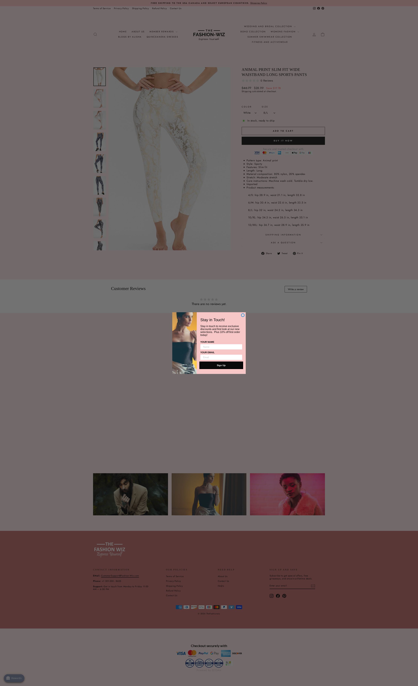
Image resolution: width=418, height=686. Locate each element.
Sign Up (221, 365)
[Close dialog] (242, 315)
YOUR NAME (207, 342)
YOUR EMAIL (207, 352)
